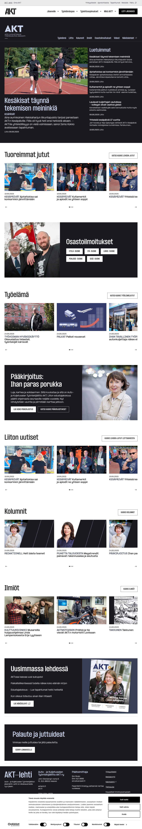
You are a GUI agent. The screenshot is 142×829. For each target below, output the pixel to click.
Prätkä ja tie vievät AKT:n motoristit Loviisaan (76, 631)
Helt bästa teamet (34, 553)
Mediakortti (110, 777)
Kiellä (124, 814)
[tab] (69, 207)
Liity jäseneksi (128, 11)
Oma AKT (17, 3)
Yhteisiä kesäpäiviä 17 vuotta (104, 120)
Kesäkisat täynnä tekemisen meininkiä (30, 104)
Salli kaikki (124, 800)
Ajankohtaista (103, 3)
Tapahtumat (115, 3)
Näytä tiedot (119, 825)
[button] (32, 250)
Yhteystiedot (91, 3)
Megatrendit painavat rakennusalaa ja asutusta (78, 554)
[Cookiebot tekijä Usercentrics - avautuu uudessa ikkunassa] (13, 824)
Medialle (125, 3)
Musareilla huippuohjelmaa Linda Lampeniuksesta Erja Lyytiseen (23, 632)
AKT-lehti (8, 3)
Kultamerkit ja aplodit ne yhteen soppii (109, 87)
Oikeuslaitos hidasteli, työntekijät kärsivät (17, 340)
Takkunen (127, 630)
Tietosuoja (110, 787)
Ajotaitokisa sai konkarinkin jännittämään (111, 72)
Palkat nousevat (75, 337)
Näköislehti (110, 782)
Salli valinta (124, 807)
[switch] (66, 824)
